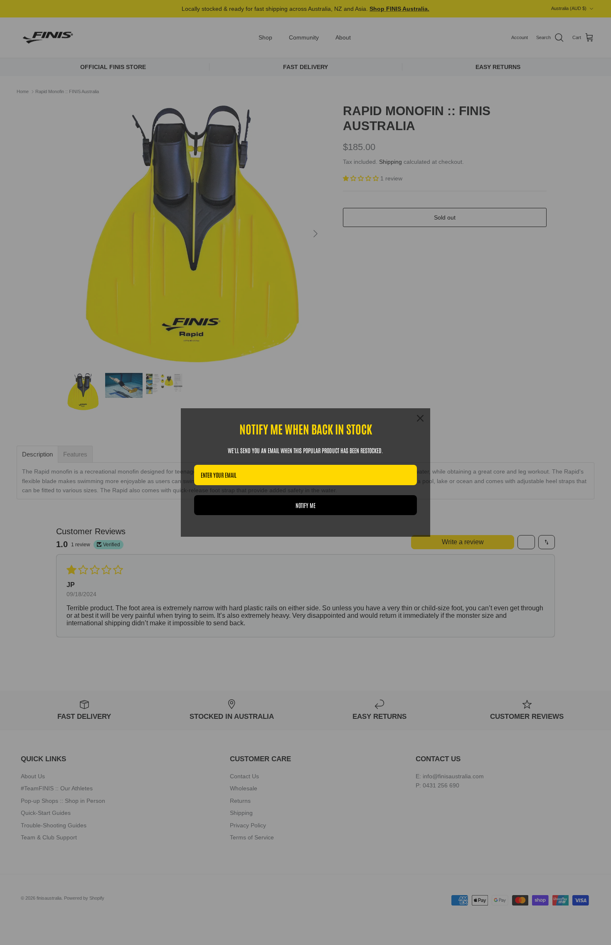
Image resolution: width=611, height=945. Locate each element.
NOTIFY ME (305, 505)
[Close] (420, 418)
